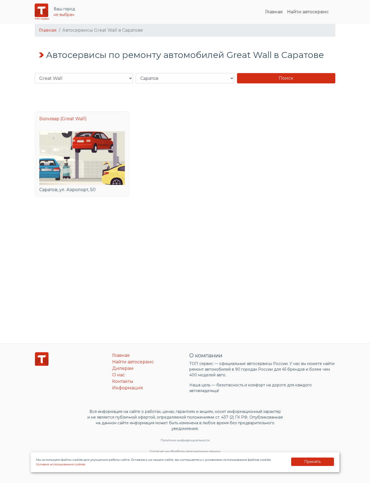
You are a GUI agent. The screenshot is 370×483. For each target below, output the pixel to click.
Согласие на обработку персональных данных (185, 451)
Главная (274, 11)
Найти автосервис (308, 11)
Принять (312, 461)
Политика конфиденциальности (185, 440)
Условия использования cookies (60, 464)
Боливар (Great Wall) (63, 118)
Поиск (286, 78)
